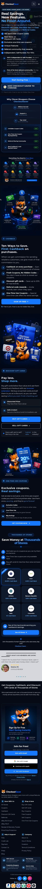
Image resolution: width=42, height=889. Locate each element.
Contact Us (5, 847)
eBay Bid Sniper (6, 821)
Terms (33, 775)
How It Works (26, 841)
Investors (25, 844)
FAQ (2, 838)
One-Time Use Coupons (30, 821)
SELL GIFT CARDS (20, 426)
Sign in (29, 779)
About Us (25, 838)
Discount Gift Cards (9, 27)
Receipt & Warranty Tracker (10, 827)
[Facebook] (19, 878)
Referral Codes (29, 30)
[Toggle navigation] (39, 4)
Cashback (14, 30)
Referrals (4, 817)
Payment (4, 844)
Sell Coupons (26, 817)
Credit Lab (4, 841)
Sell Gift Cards (26, 808)
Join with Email (21, 753)
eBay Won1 (5, 824)
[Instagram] (30, 878)
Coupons (4, 808)
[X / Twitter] (25, 878)
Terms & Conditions (28, 847)
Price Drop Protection (9, 830)
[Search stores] (34, 4)
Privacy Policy (21, 777)
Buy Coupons (26, 811)
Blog (3, 854)
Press (3, 851)
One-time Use (25, 27)
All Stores (4, 805)
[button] (21, 761)
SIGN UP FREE (20, 302)
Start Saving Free (20, 80)
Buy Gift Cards (27, 805)
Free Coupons (26, 814)
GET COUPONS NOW (19, 523)
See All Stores (20, 632)
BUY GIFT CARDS (20, 419)
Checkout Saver (20, 646)
